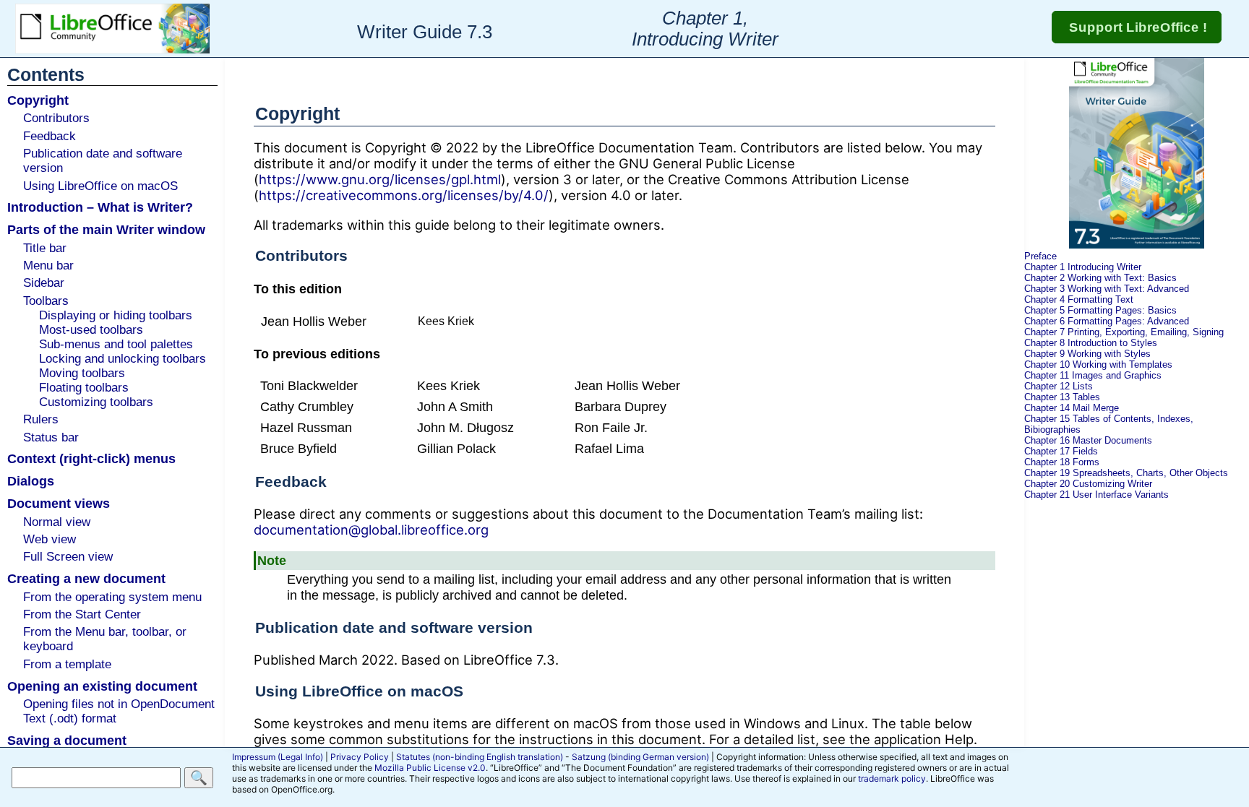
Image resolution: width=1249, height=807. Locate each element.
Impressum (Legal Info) (277, 756)
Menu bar (48, 265)
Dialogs (30, 480)
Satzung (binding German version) (640, 756)
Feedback (49, 136)
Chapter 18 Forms (1061, 462)
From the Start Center (82, 614)
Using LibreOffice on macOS (100, 186)
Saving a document (66, 740)
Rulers (41, 419)
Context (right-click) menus (91, 458)
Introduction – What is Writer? (100, 207)
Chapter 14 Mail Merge (1071, 407)
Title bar (44, 248)
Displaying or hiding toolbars (115, 315)
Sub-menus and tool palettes (116, 344)
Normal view (56, 522)
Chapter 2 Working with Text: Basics (1100, 277)
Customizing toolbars (96, 402)
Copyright (38, 100)
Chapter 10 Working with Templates (1098, 364)
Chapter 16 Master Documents (1088, 440)
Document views (58, 503)
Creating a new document (86, 578)
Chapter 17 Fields (1061, 451)
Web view (49, 539)
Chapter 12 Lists (1058, 386)
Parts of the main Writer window (106, 229)
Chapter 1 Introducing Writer (1082, 267)
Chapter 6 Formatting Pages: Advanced (1106, 321)
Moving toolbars (82, 373)
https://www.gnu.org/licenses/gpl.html (380, 179)
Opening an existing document (102, 686)
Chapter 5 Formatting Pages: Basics (1100, 310)
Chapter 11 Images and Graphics (1093, 375)
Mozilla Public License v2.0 (430, 767)
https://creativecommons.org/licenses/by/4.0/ (404, 195)
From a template (67, 664)
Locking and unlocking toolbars (122, 359)
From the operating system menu (112, 597)
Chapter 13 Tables (1062, 397)
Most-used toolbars (91, 330)
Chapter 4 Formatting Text (1078, 299)
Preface (1040, 256)
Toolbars (46, 301)
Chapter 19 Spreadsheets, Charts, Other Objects (1126, 472)
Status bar (51, 437)
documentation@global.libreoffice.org (371, 530)
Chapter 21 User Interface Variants (1096, 494)
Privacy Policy (359, 756)
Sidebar (43, 283)
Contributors (56, 118)
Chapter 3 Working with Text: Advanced (1106, 288)
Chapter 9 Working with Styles (1087, 353)
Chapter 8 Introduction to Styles (1090, 342)
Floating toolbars (84, 387)
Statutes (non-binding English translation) (479, 756)
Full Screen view (68, 557)
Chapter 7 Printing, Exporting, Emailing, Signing (1124, 332)
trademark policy (892, 778)
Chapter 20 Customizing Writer (1088, 483)
